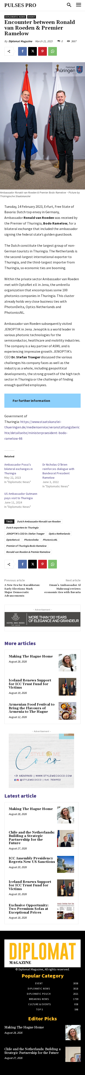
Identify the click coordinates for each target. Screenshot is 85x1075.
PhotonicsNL (50, 539)
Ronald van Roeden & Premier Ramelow (28, 551)
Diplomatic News (15, 16)
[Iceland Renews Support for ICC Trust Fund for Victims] (67, 687)
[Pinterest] (42, 51)
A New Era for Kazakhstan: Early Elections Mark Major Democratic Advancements (22, 590)
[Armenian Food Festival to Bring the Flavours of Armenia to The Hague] (67, 711)
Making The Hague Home (31, 656)
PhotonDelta (31, 539)
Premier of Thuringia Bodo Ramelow (26, 545)
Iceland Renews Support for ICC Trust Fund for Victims (30, 684)
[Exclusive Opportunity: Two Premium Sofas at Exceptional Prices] (65, 911)
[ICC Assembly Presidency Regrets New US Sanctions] (65, 864)
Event (31, 16)
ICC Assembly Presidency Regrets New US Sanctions (32, 860)
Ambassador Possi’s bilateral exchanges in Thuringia (18, 469)
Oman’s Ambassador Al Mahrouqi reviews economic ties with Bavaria (62, 589)
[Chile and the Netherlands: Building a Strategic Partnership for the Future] (65, 838)
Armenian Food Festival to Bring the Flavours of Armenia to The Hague (31, 708)
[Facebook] (22, 51)
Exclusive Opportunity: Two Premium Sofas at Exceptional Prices (29, 909)
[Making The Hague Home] (67, 663)
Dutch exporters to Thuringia (22, 527)
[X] (32, 51)
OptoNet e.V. (13, 539)
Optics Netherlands (59, 533)
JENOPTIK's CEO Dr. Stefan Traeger (25, 533)
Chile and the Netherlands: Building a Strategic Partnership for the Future (32, 837)
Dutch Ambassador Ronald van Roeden (39, 521)
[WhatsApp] (52, 51)
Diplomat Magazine (20, 41)
